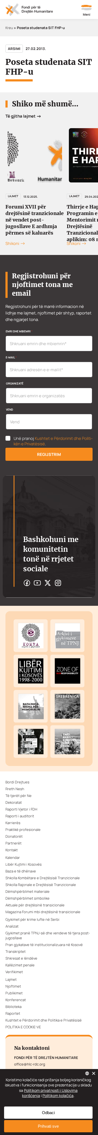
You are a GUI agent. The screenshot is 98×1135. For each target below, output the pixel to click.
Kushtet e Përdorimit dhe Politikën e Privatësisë (53, 441)
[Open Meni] (87, 11)
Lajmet (13, 196)
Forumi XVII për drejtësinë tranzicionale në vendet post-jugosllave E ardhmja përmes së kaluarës (34, 220)
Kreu (9, 27)
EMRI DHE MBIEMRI (19, 331)
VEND (9, 409)
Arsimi (14, 48)
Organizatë (14, 383)
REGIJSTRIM (49, 454)
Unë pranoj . (53, 441)
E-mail (11, 357)
